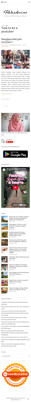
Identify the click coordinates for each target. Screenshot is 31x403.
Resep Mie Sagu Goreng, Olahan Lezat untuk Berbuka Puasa (18, 288)
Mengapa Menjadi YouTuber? (11, 41)
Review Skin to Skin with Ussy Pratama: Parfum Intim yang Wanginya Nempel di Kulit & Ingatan (18, 250)
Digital (24, 45)
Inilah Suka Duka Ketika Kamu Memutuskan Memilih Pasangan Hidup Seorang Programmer (14, 313)
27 (6, 99)
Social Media (4, 46)
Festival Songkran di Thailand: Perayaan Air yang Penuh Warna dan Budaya (18, 266)
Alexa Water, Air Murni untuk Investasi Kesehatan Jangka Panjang (17, 226)
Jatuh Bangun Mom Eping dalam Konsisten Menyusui (19, 273)
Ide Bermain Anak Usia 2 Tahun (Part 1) (17, 337)
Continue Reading (7, 93)
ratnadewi (5, 45)
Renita (3, 344)
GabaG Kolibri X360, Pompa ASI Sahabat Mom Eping (18, 281)
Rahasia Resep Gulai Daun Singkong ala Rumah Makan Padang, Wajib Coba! (17, 233)
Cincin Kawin (5, 326)
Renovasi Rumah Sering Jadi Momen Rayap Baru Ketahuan (18, 240)
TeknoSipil (4, 302)
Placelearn (4, 311)
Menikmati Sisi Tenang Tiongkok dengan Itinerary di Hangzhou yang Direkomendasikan (19, 218)
